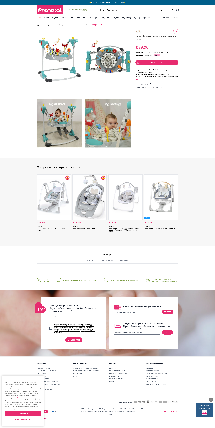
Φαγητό (116, 18)
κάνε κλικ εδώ (17, 398)
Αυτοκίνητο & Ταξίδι (43, 368)
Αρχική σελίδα (41, 25)
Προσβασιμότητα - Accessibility (156, 384)
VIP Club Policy (78, 373)
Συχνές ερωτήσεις (152, 382)
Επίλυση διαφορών (152, 376)
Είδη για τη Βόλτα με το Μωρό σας (48, 382)
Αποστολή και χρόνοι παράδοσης (157, 373)
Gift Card (165, 18)
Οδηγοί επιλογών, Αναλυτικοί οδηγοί (85, 368)
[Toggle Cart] (177, 10)
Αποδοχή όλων (22, 413)
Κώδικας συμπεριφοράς (117, 371)
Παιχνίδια (105, 18)
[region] (23, 401)
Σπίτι (72, 18)
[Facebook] (165, 411)
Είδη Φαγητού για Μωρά (44, 390)
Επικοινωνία (150, 368)
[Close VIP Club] (211, 400)
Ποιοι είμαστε (113, 368)
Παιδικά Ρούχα (41, 373)
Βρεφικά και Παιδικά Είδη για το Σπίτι (59, 25)
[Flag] (54, 411)
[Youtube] (172, 411)
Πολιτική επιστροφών (153, 379)
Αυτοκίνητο (93, 18)
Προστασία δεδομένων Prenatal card (86, 371)
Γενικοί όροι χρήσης (116, 376)
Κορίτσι (55, 18)
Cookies (112, 382)
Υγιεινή (137, 18)
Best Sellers (91, 260)
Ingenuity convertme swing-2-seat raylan (51, 229)
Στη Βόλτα (81, 18)
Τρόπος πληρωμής (152, 371)
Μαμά (46, 18)
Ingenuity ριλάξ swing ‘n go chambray (160, 228)
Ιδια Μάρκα (124, 260)
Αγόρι (64, 18)
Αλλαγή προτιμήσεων (23, 419)
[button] (59, 59)
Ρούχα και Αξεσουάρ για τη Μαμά (47, 371)
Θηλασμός (126, 18)
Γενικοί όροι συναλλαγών (118, 373)
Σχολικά (146, 18)
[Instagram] (168, 411)
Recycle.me (77, 376)
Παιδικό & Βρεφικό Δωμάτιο (80, 25)
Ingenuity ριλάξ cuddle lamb (84, 228)
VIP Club (175, 18)
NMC (45, 418)
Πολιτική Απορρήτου (116, 379)
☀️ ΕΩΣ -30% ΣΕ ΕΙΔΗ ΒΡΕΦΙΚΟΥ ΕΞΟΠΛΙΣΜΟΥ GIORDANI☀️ (107, 3)
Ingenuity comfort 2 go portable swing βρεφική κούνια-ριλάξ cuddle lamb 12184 (124, 230)
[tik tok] (177, 412)
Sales (39, 18)
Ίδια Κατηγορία (107, 260)
